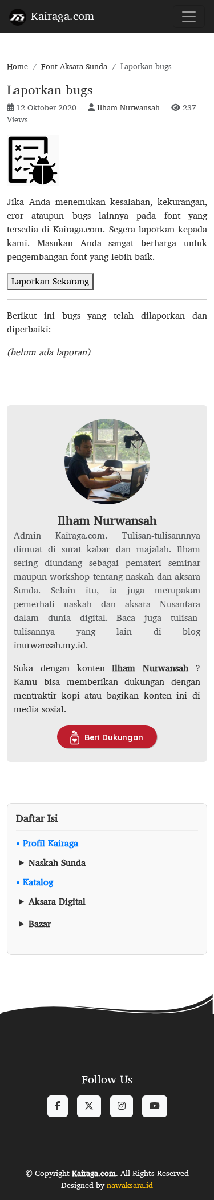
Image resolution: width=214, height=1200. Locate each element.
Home (17, 66)
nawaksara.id (130, 1185)
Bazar (40, 924)
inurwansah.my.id (50, 645)
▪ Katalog (34, 882)
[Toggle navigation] (189, 16)
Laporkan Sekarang (50, 281)
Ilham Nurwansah (128, 107)
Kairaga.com (62, 15)
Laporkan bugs (49, 89)
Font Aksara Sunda (74, 66)
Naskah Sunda (57, 862)
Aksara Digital (57, 901)
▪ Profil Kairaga (47, 843)
